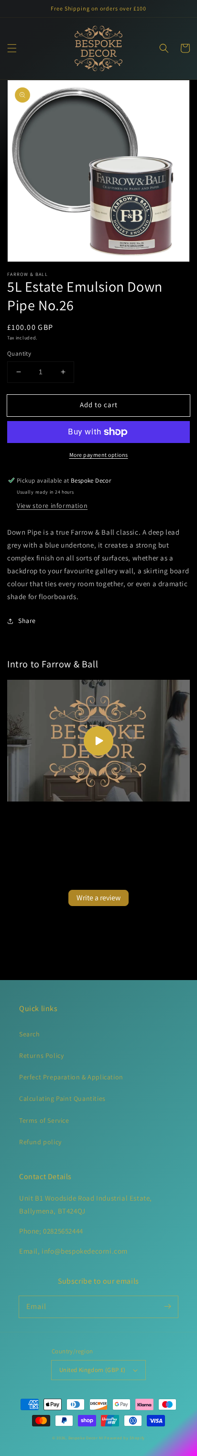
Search (29, 1034)
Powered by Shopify (124, 1437)
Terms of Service (44, 1120)
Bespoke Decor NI (85, 1437)
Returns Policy (41, 1055)
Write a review (98, 898)
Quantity (19, 353)
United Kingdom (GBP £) (92, 1370)
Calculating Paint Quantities (62, 1098)
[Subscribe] (167, 1306)
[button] (11, 48)
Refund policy (40, 1142)
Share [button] (27, 620)
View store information (52, 505)
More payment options (98, 454)
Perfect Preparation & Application (71, 1077)
